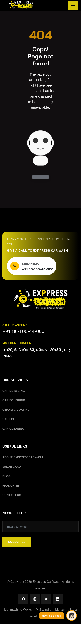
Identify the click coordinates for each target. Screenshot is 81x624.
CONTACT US (11, 495)
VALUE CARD (11, 466)
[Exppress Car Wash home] (40, 301)
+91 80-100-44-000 (37, 269)
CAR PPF (8, 419)
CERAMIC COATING (16, 409)
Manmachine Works (18, 609)
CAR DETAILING (13, 390)
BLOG (6, 476)
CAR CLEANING (13, 428)
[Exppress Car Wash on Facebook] (23, 599)
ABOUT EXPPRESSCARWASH (22, 457)
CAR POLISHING (13, 400)
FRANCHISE (10, 485)
